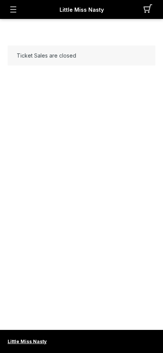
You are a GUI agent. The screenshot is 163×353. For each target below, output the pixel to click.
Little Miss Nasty (82, 9)
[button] (150, 9)
